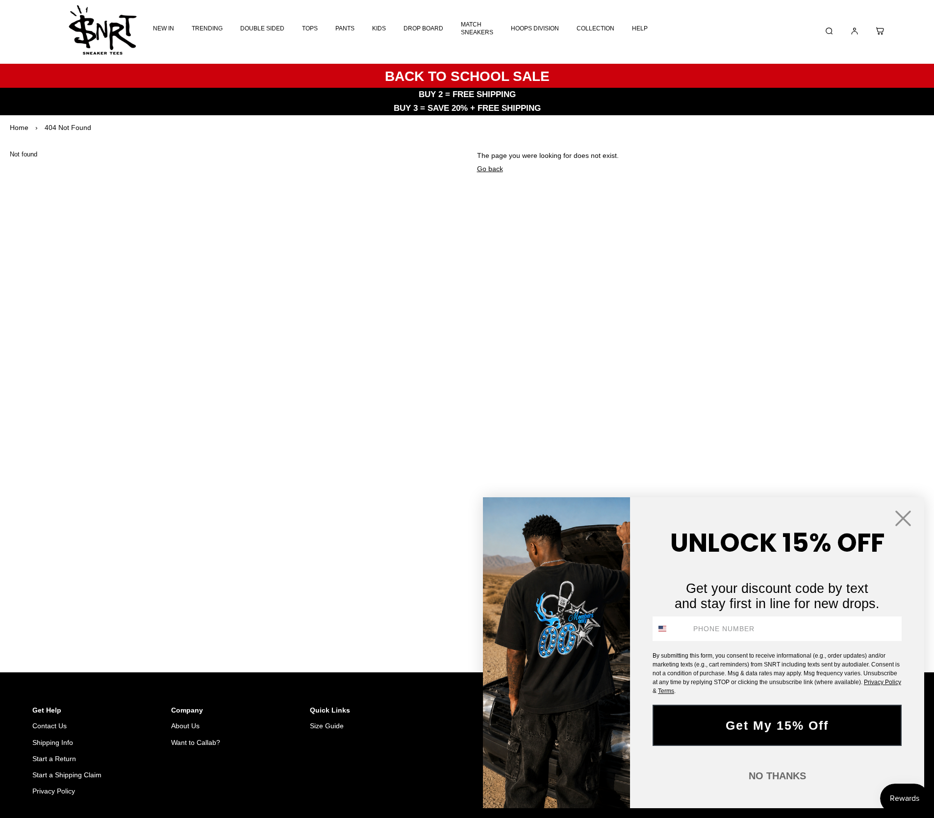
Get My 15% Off (777, 725)
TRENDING (207, 28)
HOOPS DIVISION (535, 28)
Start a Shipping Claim (66, 775)
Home (19, 127)
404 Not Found (68, 127)
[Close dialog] (903, 518)
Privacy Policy (53, 791)
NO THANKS (777, 775)
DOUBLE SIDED (262, 28)
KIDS (379, 28)
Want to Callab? (195, 742)
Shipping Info (52, 742)
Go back (490, 169)
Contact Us (49, 726)
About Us (185, 726)
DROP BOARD (423, 28)
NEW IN (163, 28)
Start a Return (54, 759)
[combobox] (670, 628)
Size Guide (327, 726)
